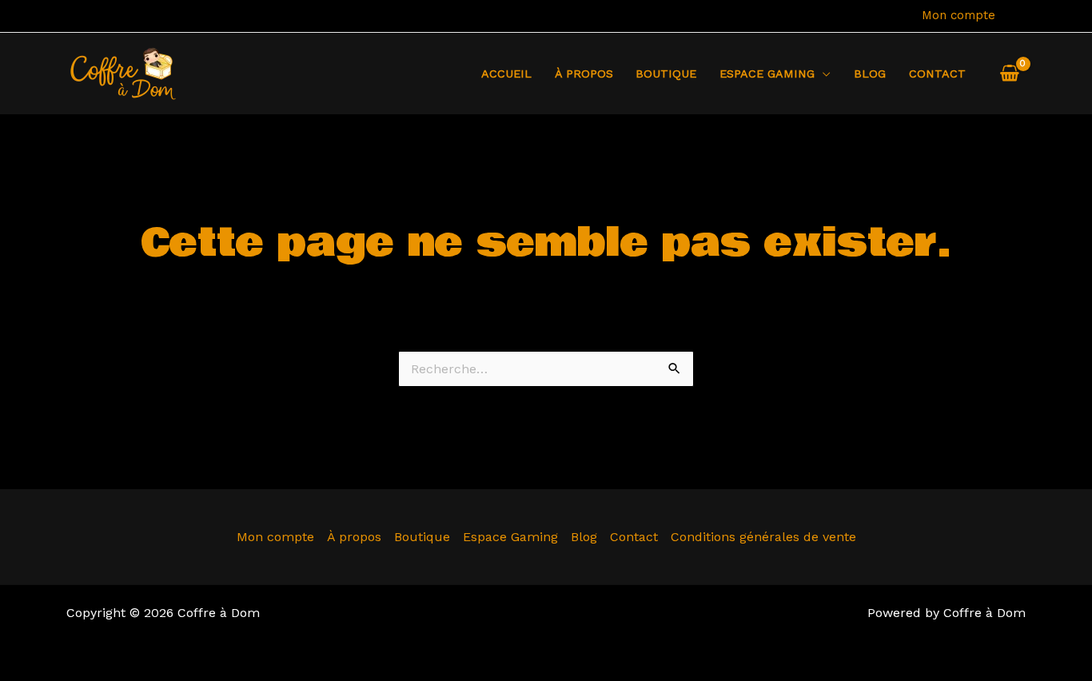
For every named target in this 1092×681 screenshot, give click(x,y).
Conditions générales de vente (763, 536)
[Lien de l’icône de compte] (1018, 16)
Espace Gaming (510, 536)
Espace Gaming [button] (767, 73)
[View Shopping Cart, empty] (1009, 73)
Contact (937, 73)
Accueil (506, 73)
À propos (584, 73)
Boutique (666, 73)
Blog (870, 73)
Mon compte (958, 15)
